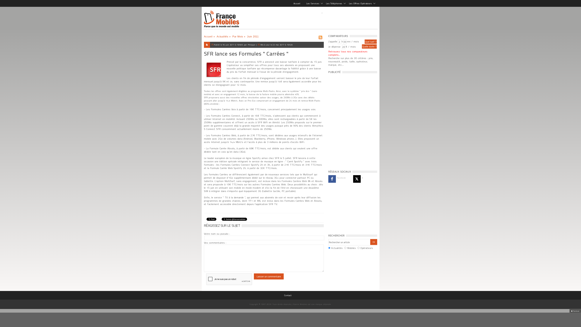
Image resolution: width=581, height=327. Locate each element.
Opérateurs (366, 248)
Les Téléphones (334, 3)
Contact (287, 295)
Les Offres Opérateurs (360, 3)
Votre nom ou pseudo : (217, 233)
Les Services (312, 3)
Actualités (222, 36)
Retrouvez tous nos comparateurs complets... (348, 53)
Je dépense (334, 46)
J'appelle (332, 41)
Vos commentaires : (215, 242)
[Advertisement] (322, 19)
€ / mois (351, 46)
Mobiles (351, 248)
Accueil (297, 3)
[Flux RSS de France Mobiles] (320, 37)
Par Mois (237, 36)
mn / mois (353, 41)
